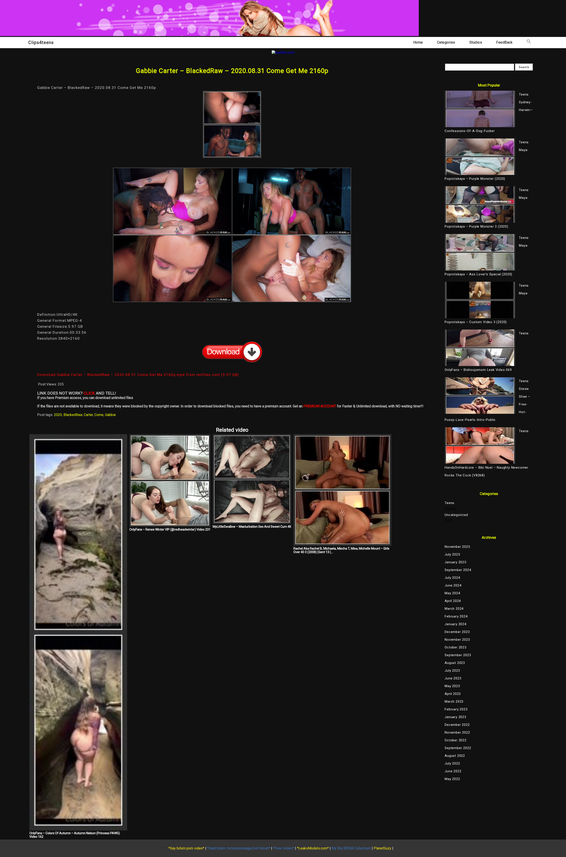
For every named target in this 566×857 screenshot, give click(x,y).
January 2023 (455, 717)
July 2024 (452, 578)
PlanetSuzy (382, 848)
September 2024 (458, 570)
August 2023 (455, 663)
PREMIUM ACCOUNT (319, 406)
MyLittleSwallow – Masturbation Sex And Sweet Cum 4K (252, 526)
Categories (446, 42)
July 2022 (452, 763)
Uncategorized (456, 515)
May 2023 (452, 686)
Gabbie (110, 415)
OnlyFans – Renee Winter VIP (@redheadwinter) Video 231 (169, 529)
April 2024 (453, 601)
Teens (449, 503)
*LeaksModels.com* (313, 848)
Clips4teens (41, 42)
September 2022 (458, 748)
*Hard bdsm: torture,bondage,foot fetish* (238, 848)
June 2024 (453, 585)
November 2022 (457, 732)
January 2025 (455, 562)
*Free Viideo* (283, 848)
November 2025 (457, 547)
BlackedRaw (72, 415)
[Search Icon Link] (529, 42)
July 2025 (452, 554)
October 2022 (456, 740)
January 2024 (455, 624)
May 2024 (452, 593)
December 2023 (457, 632)
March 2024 (454, 609)
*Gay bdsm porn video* (186, 848)
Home (418, 42)
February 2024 (456, 616)
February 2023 (456, 709)
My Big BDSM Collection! (351, 848)
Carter (88, 415)
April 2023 (453, 694)
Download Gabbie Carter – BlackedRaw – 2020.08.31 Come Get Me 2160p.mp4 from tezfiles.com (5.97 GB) (138, 374)
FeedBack (504, 42)
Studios (475, 42)
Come (98, 415)
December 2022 (457, 725)
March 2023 (454, 702)
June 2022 (453, 771)
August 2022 (455, 756)
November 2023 (457, 640)
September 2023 (458, 655)
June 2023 (453, 678)
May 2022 (452, 779)
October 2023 (456, 647)
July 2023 (452, 671)
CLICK (89, 393)
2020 (58, 415)
